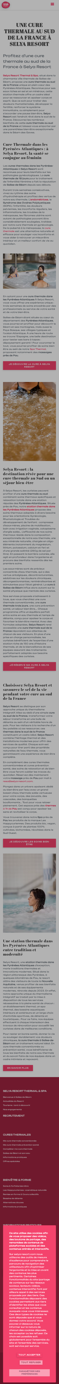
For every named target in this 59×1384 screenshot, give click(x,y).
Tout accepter (29, 1355)
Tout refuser (31, 1362)
